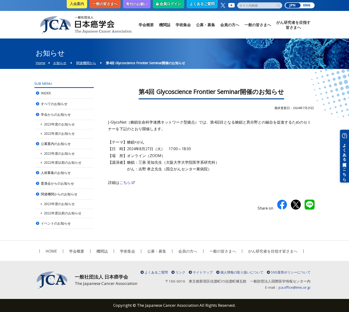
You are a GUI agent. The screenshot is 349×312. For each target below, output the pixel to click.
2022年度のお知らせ (59, 133)
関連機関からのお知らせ (59, 194)
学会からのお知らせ (56, 114)
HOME (51, 251)
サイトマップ (203, 272)
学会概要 (146, 24)
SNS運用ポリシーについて (291, 272)
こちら (125, 182)
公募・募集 (205, 24)
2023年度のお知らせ (59, 124)
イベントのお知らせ (56, 223)
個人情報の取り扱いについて (242, 272)
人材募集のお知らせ (56, 172)
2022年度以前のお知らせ (62, 162)
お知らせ (59, 63)
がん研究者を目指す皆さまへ (293, 25)
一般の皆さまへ (258, 24)
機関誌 (164, 24)
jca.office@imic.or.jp (294, 287)
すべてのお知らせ (54, 103)
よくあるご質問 (156, 272)
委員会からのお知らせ (57, 183)
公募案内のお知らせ (56, 143)
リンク (180, 272)
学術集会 (183, 24)
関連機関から (86, 63)
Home (40, 63)
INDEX (46, 93)
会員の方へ (229, 24)
